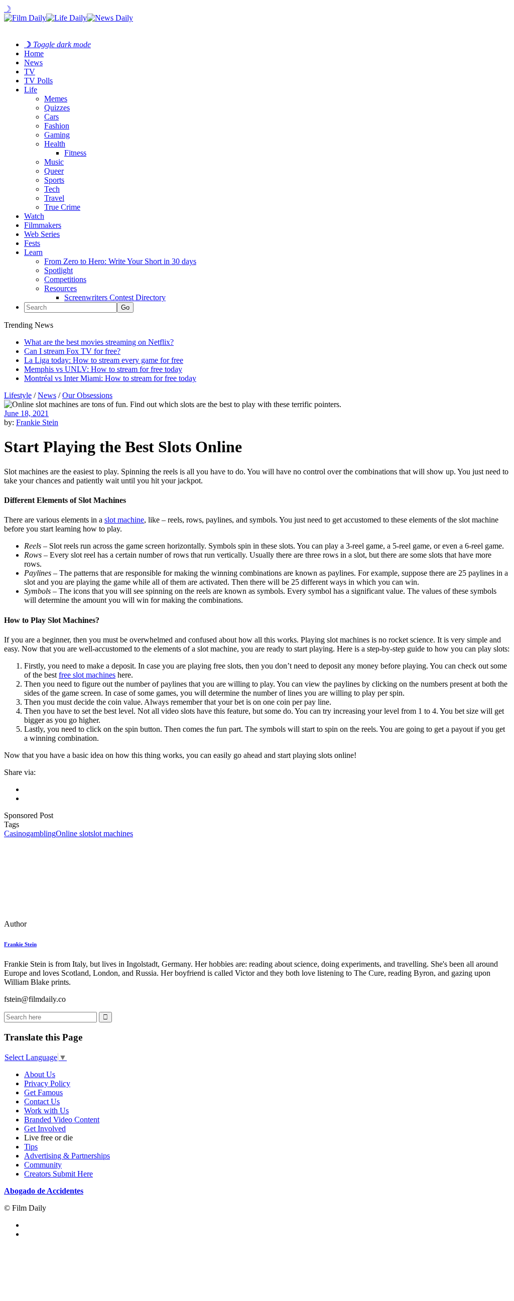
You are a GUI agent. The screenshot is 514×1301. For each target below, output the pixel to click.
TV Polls (38, 80)
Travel (54, 198)
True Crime (62, 207)
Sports (54, 180)
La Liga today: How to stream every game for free (103, 360)
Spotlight (58, 270)
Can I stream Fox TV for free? (72, 351)
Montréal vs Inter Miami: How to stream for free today (110, 378)
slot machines (111, 833)
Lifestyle (18, 395)
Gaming (57, 135)
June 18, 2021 (26, 413)
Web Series (42, 234)
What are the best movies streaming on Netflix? (99, 342)
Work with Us (46, 1110)
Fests (32, 243)
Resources (60, 288)
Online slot (73, 833)
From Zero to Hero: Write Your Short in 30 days (120, 261)
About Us (39, 1074)
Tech (52, 189)
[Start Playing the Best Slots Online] (73, 924)
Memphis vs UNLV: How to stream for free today (103, 369)
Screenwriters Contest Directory (115, 297)
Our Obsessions (87, 395)
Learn (33, 252)
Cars (51, 116)
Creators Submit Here (58, 1173)
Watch (34, 216)
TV (29, 71)
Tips (31, 1146)
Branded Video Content (61, 1119)
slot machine (124, 519)
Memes (55, 98)
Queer (54, 171)
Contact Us (42, 1101)
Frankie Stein (37, 422)
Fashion (56, 125)
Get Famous (43, 1092)
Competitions (65, 279)
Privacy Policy (47, 1083)
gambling (41, 833)
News (33, 62)
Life (30, 89)
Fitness (75, 153)
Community (43, 1164)
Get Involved (45, 1128)
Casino (15, 833)
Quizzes (57, 107)
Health (54, 144)
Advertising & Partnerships (67, 1155)
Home (34, 53)
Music (54, 162)
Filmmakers (42, 225)
